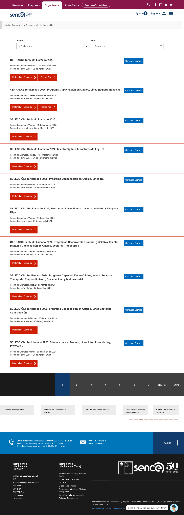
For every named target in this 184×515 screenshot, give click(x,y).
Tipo (93, 40)
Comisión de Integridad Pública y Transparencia (72, 490)
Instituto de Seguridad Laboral (25, 475)
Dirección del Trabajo (67, 485)
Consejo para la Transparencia (71, 495)
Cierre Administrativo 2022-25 (165, 411)
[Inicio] (30, 14)
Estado (20, 40)
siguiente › (163, 384)
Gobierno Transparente (13, 409)
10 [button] (176, 419)
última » (177, 384)
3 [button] (141, 419)
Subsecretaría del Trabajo (69, 479)
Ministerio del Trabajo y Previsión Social (72, 474)
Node (52, 25)
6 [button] (156, 419)
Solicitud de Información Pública (55, 411)
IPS (14, 479)
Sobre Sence (71, 5)
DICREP (62, 482)
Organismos (52, 5)
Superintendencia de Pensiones (26, 482)
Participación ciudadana (96, 5)
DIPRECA (17, 489)
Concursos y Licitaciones (36, 25)
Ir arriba (167, 442)
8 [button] (166, 419)
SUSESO (17, 485)
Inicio (7, 25)
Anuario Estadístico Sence (97, 409)
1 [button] (131, 419)
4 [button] (146, 419)
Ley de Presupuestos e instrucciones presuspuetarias (135, 412)
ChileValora (17, 498)
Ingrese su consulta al (97, 442)
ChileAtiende (18, 495)
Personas (17, 5)
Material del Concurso (22, 77)
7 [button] (161, 419)
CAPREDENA (18, 492)
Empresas (34, 5)
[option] (20, 410)
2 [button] (136, 419)
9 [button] (171, 419)
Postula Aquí (46, 77)
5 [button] (151, 419)
